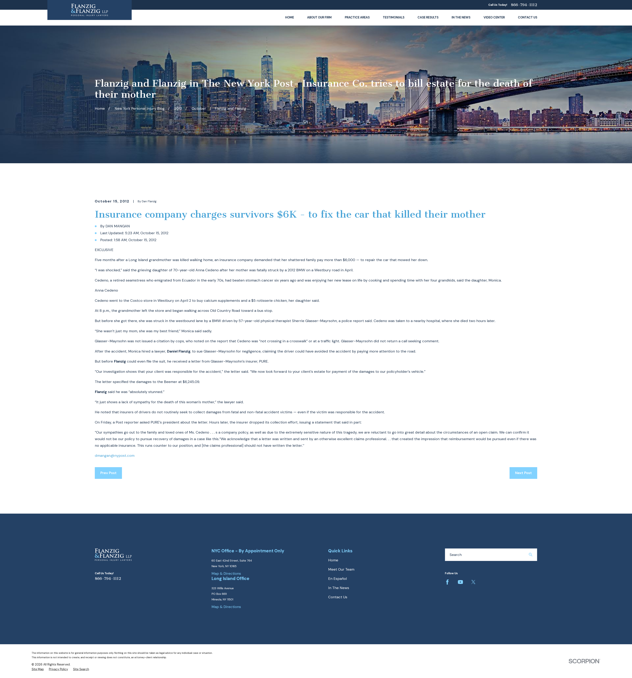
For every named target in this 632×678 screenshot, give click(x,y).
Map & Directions (226, 573)
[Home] (89, 10)
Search (456, 554)
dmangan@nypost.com (114, 455)
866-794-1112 (524, 5)
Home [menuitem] (289, 17)
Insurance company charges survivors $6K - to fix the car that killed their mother (290, 214)
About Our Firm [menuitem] (319, 17)
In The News (338, 587)
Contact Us (337, 597)
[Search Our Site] (530, 554)
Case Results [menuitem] (428, 17)
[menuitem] (38, 669)
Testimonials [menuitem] (393, 17)
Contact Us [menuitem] (527, 17)
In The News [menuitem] (461, 17)
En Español (337, 578)
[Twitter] (473, 582)
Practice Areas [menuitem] (357, 17)
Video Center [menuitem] (494, 17)
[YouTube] (460, 582)
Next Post (523, 472)
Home (333, 560)
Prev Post (108, 472)
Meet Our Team (341, 569)
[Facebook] (447, 582)
